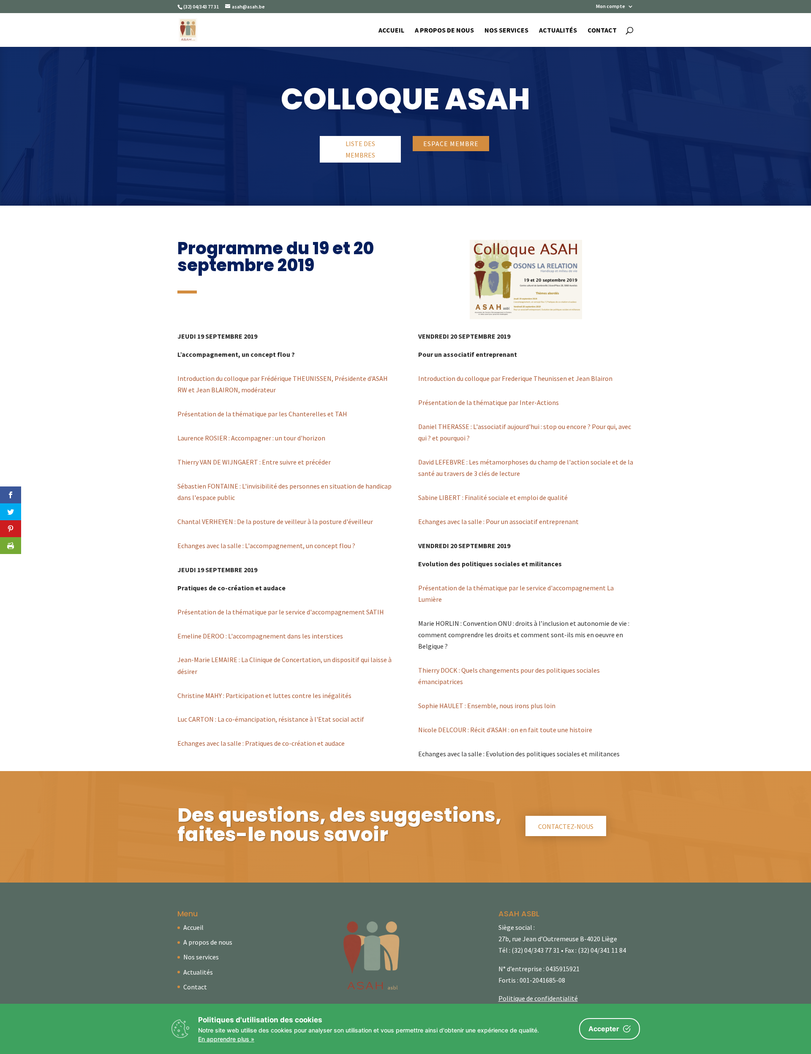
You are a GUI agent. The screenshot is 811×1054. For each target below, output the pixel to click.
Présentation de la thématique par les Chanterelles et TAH (262, 414)
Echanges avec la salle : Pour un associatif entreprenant (498, 521)
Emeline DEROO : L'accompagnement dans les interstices (260, 636)
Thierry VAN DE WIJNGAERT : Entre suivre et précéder (254, 462)
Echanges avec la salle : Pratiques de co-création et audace (261, 743)
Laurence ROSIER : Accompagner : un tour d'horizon (251, 438)
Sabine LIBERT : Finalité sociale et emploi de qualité (493, 497)
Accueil (391, 30)
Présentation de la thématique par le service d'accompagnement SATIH (280, 612)
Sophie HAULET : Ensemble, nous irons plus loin (486, 705)
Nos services (506, 30)
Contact (602, 30)
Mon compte (610, 6)
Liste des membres (360, 149)
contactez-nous (565, 826)
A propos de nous (444, 30)
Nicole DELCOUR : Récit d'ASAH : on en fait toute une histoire (505, 729)
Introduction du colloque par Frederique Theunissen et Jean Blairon (515, 378)
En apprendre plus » (226, 1039)
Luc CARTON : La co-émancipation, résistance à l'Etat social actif (270, 719)
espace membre (451, 143)
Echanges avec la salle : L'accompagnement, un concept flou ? (266, 545)
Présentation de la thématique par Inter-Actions (488, 402)
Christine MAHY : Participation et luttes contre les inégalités (264, 695)
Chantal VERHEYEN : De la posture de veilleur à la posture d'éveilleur (275, 521)
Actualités (558, 30)
